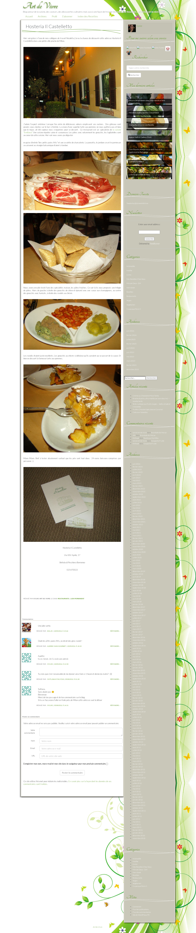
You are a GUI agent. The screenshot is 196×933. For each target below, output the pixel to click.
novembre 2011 (139, 805)
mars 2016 (137, 662)
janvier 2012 (138, 800)
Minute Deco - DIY (133, 283)
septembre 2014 (139, 711)
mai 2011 (136, 822)
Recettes (129, 292)
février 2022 (138, 516)
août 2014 (137, 714)
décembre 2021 (139, 519)
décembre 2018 (139, 579)
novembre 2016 (139, 640)
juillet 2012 (137, 783)
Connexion (137, 906)
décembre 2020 (139, 544)
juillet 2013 (137, 750)
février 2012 (138, 797)
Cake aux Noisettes (140, 412)
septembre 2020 (139, 552)
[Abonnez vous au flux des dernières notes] (131, 47)
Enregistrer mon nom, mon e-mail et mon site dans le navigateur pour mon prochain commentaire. (64, 763)
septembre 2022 (139, 497)
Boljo (50, 631)
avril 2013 (137, 758)
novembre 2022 (139, 491)
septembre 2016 (139, 645)
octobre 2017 (138, 612)
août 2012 (137, 780)
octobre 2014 (138, 709)
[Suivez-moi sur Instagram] (128, 53)
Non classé (130, 287)
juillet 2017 (137, 618)
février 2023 (131, 365)
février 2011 (138, 830)
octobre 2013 (138, 742)
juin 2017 (136, 621)
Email (32, 748)
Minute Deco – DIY (140, 869)
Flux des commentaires (142, 912)
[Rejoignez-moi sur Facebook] (144, 47)
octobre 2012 (138, 775)
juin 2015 (136, 687)
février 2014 (138, 731)
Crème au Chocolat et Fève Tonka (146, 396)
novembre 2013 (139, 739)
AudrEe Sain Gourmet (56, 646)
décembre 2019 (139, 571)
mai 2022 (136, 508)
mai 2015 (136, 689)
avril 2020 (137, 566)
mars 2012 (137, 794)
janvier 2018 (138, 604)
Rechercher (134, 75)
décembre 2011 (139, 802)
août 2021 (137, 527)
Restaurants (63, 598)
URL (33, 756)
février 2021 (138, 538)
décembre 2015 (139, 670)
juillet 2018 (137, 593)
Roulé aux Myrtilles (150, 438)
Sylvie (50, 664)
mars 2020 (137, 568)
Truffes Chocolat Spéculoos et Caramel (148, 409)
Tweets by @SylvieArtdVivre (137, 203)
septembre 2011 (139, 811)
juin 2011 (136, 819)
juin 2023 (130, 352)
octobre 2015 (138, 676)
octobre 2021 (138, 524)
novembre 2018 (139, 582)
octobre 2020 (138, 549)
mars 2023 (130, 361)
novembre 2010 (139, 838)
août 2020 (137, 555)
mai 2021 (136, 530)
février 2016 (138, 665)
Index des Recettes (88, 16)
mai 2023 (130, 356)
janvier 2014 (138, 734)
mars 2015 (137, 695)
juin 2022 (136, 505)
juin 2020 (136, 560)
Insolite (129, 270)
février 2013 (138, 764)
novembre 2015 (139, 673)
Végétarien (130, 305)
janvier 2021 (138, 541)
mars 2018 (137, 601)
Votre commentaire (29, 731)
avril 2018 (137, 599)
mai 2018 (136, 596)
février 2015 (138, 698)
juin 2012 (136, 786)
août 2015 (137, 681)
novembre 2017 (139, 610)
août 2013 (137, 747)
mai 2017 (136, 623)
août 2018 (137, 590)
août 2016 (137, 648)
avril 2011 (137, 824)
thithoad (136, 438)
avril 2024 (130, 348)
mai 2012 (136, 789)
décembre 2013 (139, 736)
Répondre (115, 631)
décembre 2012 (139, 769)
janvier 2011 (138, 833)
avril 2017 (137, 626)
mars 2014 (137, 728)
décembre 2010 (139, 835)
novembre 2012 (139, 772)
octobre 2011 (138, 808)
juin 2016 (136, 654)
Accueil (29, 16)
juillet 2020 (137, 557)
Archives (42, 16)
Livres (128, 275)
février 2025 (131, 344)
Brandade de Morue (159, 432)
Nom (33, 741)
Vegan (128, 300)
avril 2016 (137, 659)
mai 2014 (136, 723)
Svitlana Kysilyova (55, 679)
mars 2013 (137, 761)
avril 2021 (137, 533)
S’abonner (67, 16)
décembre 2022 (132, 369)
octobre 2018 (138, 585)
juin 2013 (136, 753)
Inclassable (130, 266)
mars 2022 (137, 513)
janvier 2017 (138, 634)
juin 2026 (130, 331)
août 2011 (137, 813)
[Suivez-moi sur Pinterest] (167, 48)
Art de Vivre (97, 927)
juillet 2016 (137, 651)
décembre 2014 (139, 703)
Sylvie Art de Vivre (140, 432)
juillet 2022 (137, 502)
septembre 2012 (139, 778)
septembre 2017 (139, 615)
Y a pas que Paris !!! (133, 309)
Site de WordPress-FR (141, 915)
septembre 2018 (139, 588)
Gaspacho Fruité (157, 441)
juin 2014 (136, 720)
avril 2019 (137, 577)
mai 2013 (136, 756)
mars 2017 (137, 629)
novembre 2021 (139, 522)
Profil (54, 16)
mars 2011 (137, 827)
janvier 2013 (138, 767)
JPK (134, 435)
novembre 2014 (139, 706)
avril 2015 (137, 692)
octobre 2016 (138, 643)
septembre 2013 (139, 745)
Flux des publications (141, 909)
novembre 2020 (139, 546)
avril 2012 (137, 791)
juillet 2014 (137, 717)
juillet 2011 (137, 816)
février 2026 (131, 335)
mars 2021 (137, 535)
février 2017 (138, 632)
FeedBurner (155, 243)
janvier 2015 (138, 700)
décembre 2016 (139, 637)
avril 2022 (137, 511)
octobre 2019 (138, 574)
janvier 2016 (138, 667)
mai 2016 (136, 656)
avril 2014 (137, 725)
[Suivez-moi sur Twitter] (158, 47)
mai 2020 (136, 563)
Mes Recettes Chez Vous (135, 279)
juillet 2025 (131, 339)
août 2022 (137, 500)
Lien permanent (77, 598)
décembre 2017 (139, 607)
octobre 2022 (138, 494)
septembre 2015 (139, 678)
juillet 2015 (137, 684)
